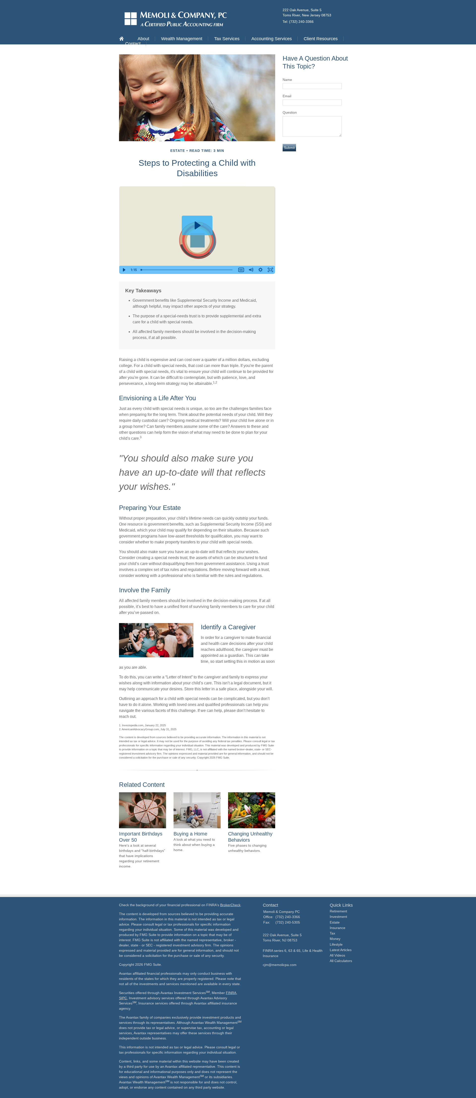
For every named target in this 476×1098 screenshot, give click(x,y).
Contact (133, 43)
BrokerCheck (230, 905)
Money (335, 939)
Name (287, 80)
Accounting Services (271, 38)
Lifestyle (336, 944)
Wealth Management (181, 38)
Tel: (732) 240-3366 (298, 22)
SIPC (123, 998)
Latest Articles (341, 950)
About (143, 38)
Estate (335, 922)
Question (290, 112)
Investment (338, 917)
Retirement (338, 911)
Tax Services (226, 38)
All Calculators (341, 961)
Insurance (337, 928)
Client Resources (321, 38)
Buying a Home (190, 833)
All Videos (337, 955)
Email (287, 96)
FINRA (231, 993)
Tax (332, 933)
